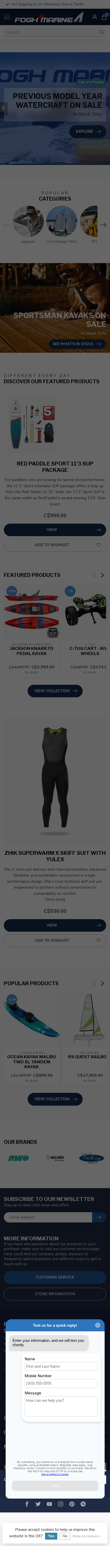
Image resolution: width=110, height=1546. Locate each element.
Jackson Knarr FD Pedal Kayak (31, 651)
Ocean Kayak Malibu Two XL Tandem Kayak (31, 1062)
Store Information (55, 1293)
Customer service (55, 1277)
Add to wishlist (52, 544)
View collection (52, 690)
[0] (104, 17)
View (52, 529)
